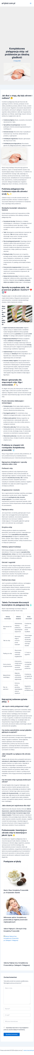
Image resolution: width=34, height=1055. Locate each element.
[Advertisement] (17, 28)
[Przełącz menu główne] (30, 3)
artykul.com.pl (8, 3)
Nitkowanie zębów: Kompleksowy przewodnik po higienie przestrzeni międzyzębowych (15, 920)
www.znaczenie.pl (29, 1050)
